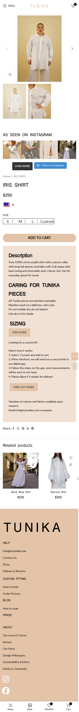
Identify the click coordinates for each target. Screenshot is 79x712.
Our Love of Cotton (14, 635)
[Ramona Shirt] (58, 471)
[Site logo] (39, 5)
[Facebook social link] (13, 428)
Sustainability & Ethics (16, 662)
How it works (11, 586)
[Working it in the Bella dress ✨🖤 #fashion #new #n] (12, 150)
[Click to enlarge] (10, 74)
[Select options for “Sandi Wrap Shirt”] (33, 464)
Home (6, 176)
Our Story (9, 648)
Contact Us (10, 557)
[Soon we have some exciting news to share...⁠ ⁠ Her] (30, 150)
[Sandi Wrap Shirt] (21, 471)
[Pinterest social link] (23, 428)
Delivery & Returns (14, 571)
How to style (10, 608)
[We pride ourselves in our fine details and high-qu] (49, 150)
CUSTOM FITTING (14, 579)
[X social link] (18, 428)
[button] (7, 49)
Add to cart (39, 238)
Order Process (12, 593)
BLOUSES (20, 176)
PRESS (7, 615)
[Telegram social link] (32, 428)
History (7, 642)
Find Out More (24, 387)
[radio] (8, 221)
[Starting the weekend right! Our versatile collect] (67, 150)
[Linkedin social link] (28, 428)
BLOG (7, 600)
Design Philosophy (14, 655)
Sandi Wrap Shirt (20, 492)
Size (6, 215)
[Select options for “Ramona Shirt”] (70, 464)
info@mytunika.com (14, 551)
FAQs (6, 564)
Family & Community (15, 668)
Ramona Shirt (58, 492)
